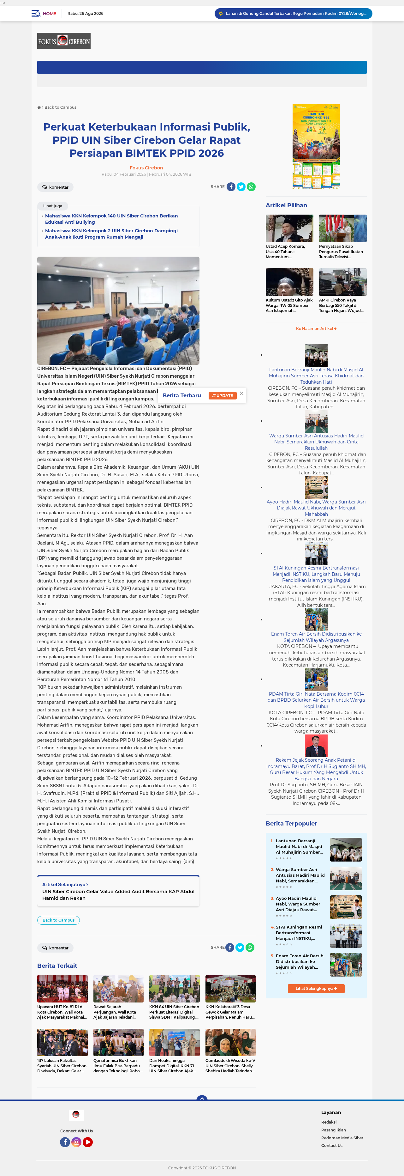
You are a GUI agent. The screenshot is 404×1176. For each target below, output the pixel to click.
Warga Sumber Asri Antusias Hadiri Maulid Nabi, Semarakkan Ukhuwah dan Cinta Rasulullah (316, 442)
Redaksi (328, 1122)
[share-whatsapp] (251, 186)
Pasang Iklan (333, 1130)
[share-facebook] (231, 186)
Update (224, 395)
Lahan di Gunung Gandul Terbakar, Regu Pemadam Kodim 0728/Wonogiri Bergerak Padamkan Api (296, 13)
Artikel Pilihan (286, 205)
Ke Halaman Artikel (315, 328)
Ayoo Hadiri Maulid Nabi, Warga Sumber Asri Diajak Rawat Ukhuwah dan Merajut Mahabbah (316, 508)
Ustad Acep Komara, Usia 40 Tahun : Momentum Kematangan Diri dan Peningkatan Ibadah (286, 252)
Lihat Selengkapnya (315, 988)
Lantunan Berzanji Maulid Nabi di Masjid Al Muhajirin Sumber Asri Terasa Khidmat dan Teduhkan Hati (316, 376)
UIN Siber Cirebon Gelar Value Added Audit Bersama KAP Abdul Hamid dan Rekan (118, 894)
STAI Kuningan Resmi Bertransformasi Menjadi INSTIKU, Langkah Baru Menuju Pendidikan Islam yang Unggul (316, 574)
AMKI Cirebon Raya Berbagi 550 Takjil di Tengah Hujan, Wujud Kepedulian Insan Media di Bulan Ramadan (341, 306)
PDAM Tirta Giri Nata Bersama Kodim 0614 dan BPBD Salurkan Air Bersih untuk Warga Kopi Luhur (316, 700)
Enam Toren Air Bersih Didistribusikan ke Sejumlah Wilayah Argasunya (316, 637)
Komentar (58, 187)
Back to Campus (58, 920)
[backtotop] (202, 1100)
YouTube (92, 1150)
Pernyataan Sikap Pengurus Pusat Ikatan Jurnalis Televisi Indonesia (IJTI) (341, 252)
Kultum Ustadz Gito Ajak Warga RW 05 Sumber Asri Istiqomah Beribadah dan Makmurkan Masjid (289, 306)
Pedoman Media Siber (342, 1138)
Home (49, 13)
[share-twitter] (241, 186)
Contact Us (331, 1145)
